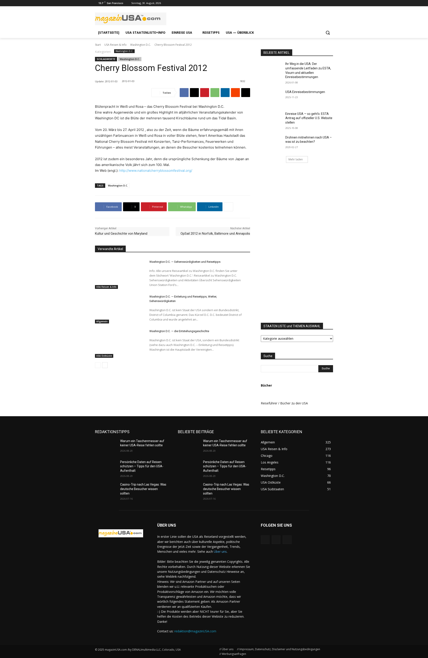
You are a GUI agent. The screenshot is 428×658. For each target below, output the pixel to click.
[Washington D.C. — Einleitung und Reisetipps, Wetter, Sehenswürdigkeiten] (118, 308)
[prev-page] (98, 365)
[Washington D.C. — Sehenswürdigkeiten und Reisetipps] (118, 273)
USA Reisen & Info (115, 45)
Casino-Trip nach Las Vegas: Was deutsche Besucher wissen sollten (143, 489)
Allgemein (102, 321)
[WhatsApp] (214, 92)
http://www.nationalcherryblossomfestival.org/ (155, 170)
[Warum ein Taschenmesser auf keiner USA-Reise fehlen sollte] (106, 446)
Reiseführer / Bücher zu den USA (284, 403)
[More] (228, 206)
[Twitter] (324, 3)
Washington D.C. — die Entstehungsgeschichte (179, 331)
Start (98, 45)
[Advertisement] (315, 243)
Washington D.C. (140, 45)
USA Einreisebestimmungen (305, 92)
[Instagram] (318, 3)
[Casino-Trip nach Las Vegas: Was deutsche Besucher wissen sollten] (106, 490)
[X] (194, 92)
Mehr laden (295, 159)
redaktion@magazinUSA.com (195, 631)
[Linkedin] (225, 92)
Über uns (220, 551)
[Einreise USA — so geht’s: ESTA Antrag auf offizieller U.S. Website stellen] (271, 119)
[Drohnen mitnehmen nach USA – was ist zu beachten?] (271, 143)
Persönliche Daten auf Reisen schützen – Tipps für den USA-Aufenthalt (141, 466)
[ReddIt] (235, 92)
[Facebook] (330, 3)
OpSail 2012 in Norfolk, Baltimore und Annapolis (215, 234)
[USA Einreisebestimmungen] (271, 97)
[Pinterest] (204, 92)
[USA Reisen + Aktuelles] (120, 533)
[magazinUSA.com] (130, 18)
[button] (327, 32)
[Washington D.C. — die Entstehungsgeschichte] (118, 342)
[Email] (245, 92)
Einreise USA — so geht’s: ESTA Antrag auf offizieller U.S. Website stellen (308, 118)
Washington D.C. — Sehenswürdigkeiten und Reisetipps (184, 261)
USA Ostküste (104, 355)
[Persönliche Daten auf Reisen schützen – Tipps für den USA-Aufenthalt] (106, 467)
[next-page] (105, 365)
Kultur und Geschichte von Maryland (121, 234)
